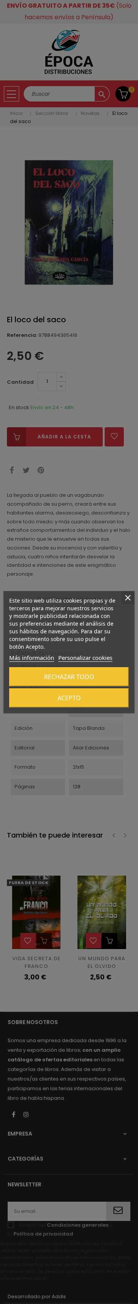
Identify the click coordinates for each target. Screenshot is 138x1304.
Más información (31, 657)
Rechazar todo (69, 677)
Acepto (69, 698)
